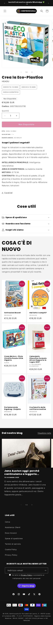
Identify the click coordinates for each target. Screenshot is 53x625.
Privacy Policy (11, 555)
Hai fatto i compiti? (38, 313)
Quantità (5, 111)
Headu (5, 81)
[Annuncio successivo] (48, 3)
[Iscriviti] (45, 570)
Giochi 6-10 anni (29, 87)
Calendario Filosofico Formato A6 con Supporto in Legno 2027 (38, 359)
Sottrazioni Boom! (12, 313)
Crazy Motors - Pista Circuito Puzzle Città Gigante (13, 358)
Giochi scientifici (11, 92)
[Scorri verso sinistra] (21, 72)
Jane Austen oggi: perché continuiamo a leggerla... (21, 472)
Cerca (7, 522)
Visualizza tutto (44, 433)
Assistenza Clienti (12, 527)
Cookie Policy (11, 549)
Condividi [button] (8, 193)
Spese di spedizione (14, 538)
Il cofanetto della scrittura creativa (37, 408)
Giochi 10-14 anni (10, 87)
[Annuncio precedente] (4, 3)
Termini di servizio (13, 544)
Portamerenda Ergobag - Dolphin (12, 408)
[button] (5, 11)
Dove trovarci (11, 533)
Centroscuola (14, 613)
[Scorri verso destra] (32, 72)
